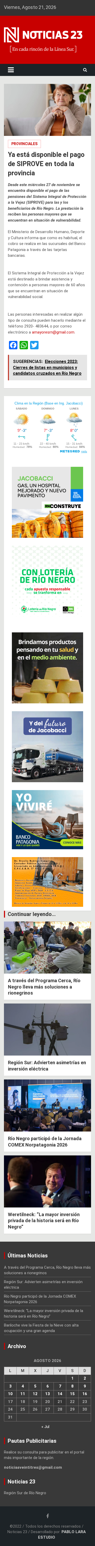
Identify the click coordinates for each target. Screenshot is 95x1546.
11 (22, 1393)
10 (10, 1393)
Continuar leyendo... (32, 914)
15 (72, 1393)
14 (60, 1393)
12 (35, 1393)
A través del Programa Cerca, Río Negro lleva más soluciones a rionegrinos (44, 987)
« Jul (45, 1426)
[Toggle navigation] (11, 70)
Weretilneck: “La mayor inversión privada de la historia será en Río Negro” (44, 1221)
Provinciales (24, 144)
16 (84, 1393)
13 (47, 1393)
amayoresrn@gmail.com (53, 332)
